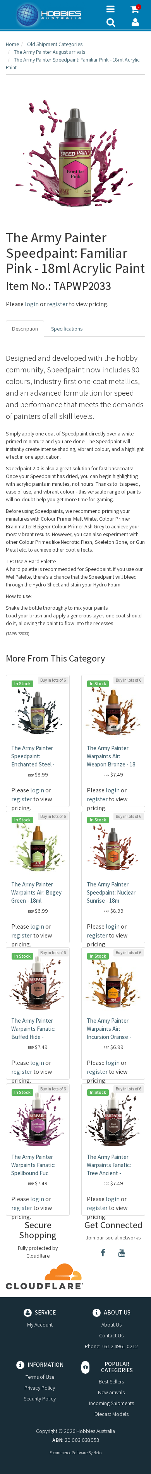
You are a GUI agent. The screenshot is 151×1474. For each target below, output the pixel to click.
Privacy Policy (39, 1387)
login (32, 304)
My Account (40, 1324)
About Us (111, 1324)
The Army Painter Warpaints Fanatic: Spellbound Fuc (33, 1165)
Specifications (66, 328)
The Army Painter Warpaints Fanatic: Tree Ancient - (109, 1165)
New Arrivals (111, 1392)
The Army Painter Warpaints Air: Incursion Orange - (109, 1028)
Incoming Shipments (111, 1403)
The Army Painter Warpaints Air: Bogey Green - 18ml (36, 892)
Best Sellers (111, 1381)
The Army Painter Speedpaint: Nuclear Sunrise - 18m (111, 892)
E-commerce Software (69, 1452)
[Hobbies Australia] (50, 15)
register (57, 304)
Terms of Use (40, 1376)
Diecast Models (111, 1414)
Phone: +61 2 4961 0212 (111, 1346)
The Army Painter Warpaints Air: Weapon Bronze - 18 (111, 756)
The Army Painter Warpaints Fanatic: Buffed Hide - (33, 1028)
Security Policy (40, 1398)
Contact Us (111, 1335)
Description (25, 328)
